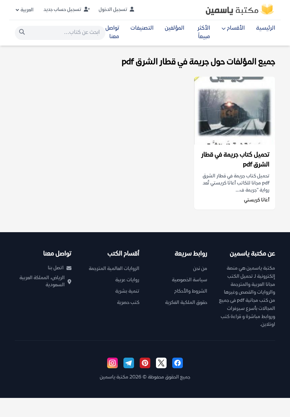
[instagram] (112, 363)
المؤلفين (174, 28)
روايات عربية (127, 280)
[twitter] (161, 363)
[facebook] (177, 363)
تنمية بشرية (127, 291)
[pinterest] (145, 363)
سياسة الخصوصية (189, 280)
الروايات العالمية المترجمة (114, 269)
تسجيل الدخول (113, 10)
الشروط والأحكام (190, 291)
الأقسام (236, 28)
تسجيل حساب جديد (63, 10)
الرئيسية (265, 28)
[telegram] (128, 363)
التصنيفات (141, 28)
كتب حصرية (128, 303)
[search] (22, 33)
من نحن (200, 269)
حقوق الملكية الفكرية (186, 303)
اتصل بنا (56, 268)
